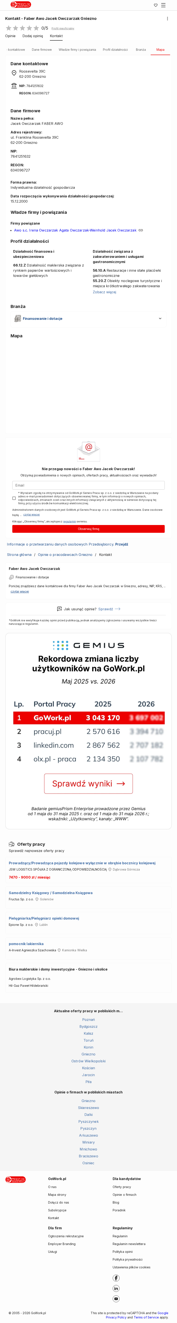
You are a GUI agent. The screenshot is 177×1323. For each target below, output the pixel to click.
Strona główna (19, 554)
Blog (116, 1202)
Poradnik (119, 1210)
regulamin (69, 521)
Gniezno (88, 1054)
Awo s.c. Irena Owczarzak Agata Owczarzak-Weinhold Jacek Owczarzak (75, 230)
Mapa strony (57, 1194)
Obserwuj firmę (88, 529)
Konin (88, 1047)
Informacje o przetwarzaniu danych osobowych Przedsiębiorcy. (67, 544)
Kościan (88, 1068)
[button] (63, 28)
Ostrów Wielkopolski (88, 1061)
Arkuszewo (88, 1135)
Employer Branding (62, 1244)
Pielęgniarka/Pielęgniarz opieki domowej (44, 918)
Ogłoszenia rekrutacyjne (66, 1236)
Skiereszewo (88, 1108)
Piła (88, 1082)
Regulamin (120, 1236)
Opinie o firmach (124, 1194)
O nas (52, 1187)
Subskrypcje (57, 1210)
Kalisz (88, 1033)
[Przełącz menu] (163, 5)
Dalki (88, 1114)
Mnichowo (88, 1149)
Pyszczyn (88, 1128)
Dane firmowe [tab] (42, 49)
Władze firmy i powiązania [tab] (77, 49)
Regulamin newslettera (129, 1244)
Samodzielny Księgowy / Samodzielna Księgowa (51, 893)
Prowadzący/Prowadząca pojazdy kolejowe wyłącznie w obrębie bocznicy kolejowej (82, 863)
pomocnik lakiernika (26, 944)
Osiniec (88, 1163)
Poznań (88, 1019)
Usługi (52, 1251)
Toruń (89, 1040)
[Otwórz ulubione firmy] (156, 5)
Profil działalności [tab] (115, 49)
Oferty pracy (122, 1187)
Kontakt (53, 1218)
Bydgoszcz (88, 1026)
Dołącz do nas (58, 1202)
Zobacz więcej (104, 292)
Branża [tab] (141, 49)
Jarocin (88, 1075)
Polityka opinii (123, 1251)
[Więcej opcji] (167, 18)
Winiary (88, 1142)
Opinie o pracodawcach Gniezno (65, 554)
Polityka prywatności (128, 1259)
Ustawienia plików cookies (131, 1267)
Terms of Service (146, 1317)
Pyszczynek (88, 1121)
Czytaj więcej (31, 514)
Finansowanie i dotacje (32, 577)
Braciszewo (88, 1156)
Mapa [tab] (160, 49)
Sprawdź (105, 609)
